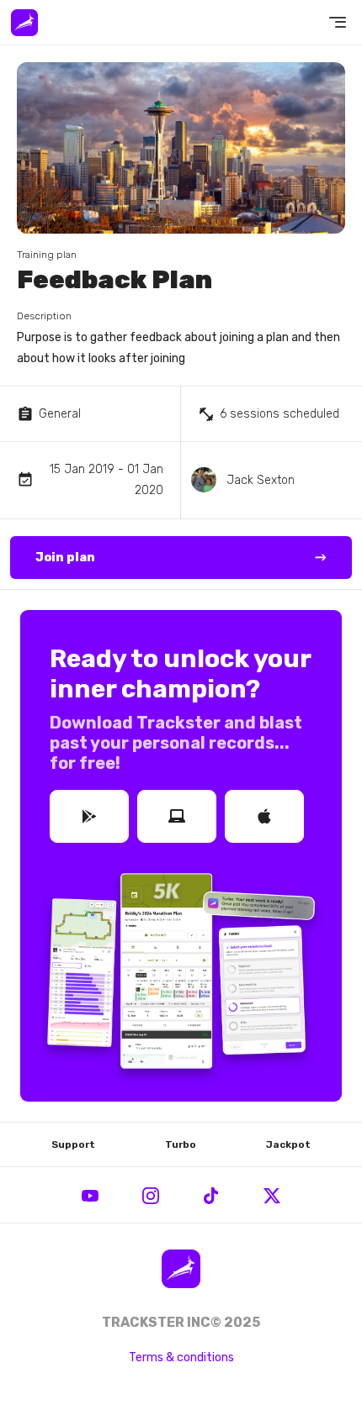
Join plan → (181, 557)
